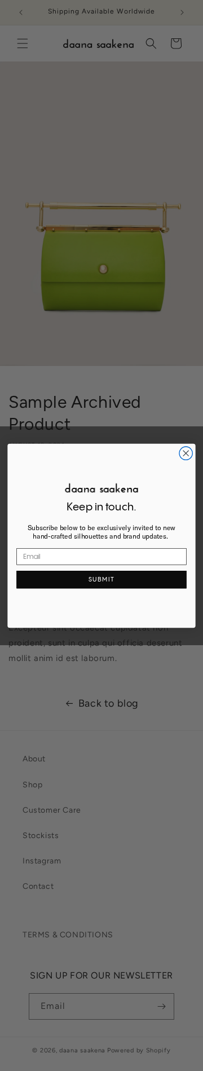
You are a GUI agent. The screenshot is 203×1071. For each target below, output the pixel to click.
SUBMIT (101, 579)
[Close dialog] (185, 453)
